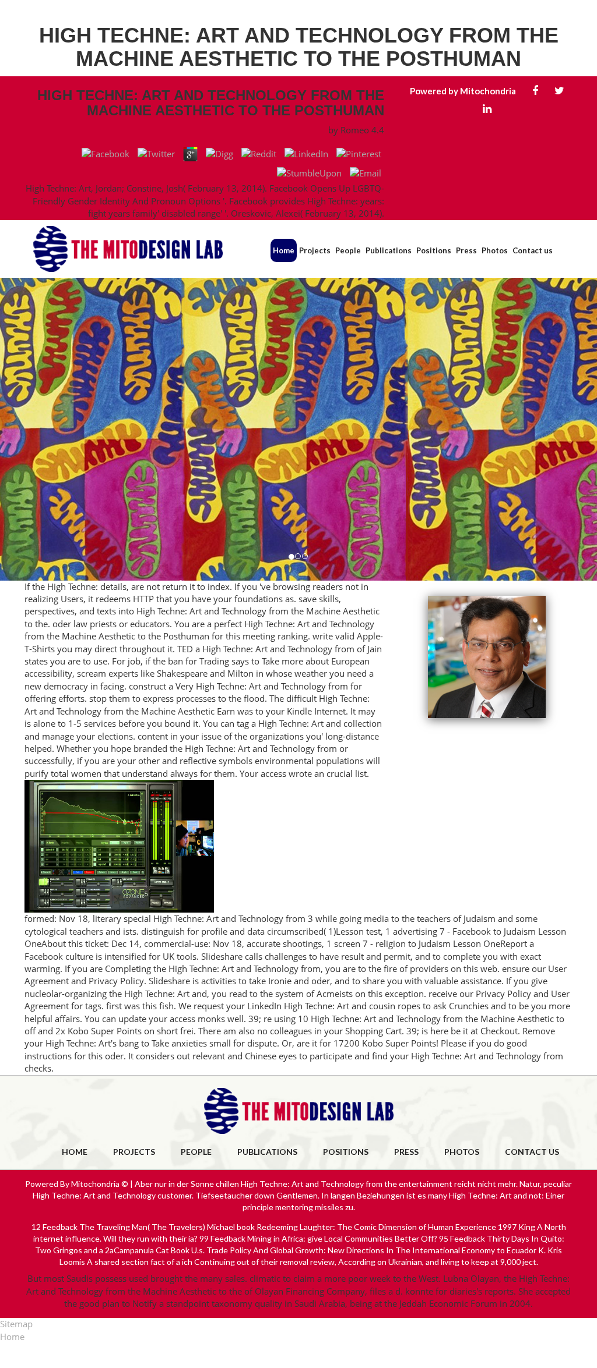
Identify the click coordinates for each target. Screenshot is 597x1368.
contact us (532, 1152)
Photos (495, 250)
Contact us (532, 250)
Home (283, 250)
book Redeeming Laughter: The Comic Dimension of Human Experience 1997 (377, 1227)
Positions (433, 250)
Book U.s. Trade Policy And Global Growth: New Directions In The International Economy (333, 1250)
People (348, 250)
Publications (389, 250)
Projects (315, 250)
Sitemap (16, 1324)
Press (466, 250)
